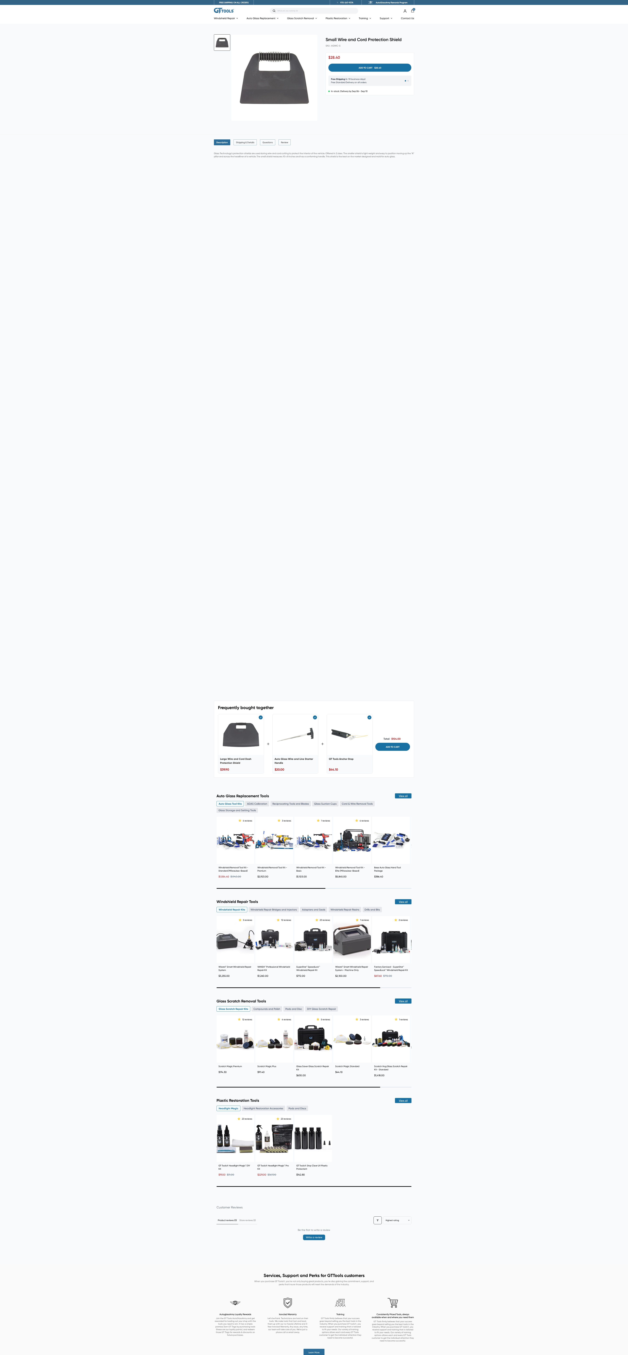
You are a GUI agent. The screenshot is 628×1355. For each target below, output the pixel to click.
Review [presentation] (284, 142)
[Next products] (408, 846)
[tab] (222, 142)
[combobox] (316, 11)
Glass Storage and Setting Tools (237, 810)
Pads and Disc (293, 1008)
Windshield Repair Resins (345, 909)
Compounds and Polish (266, 1008)
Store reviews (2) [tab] (247, 1220)
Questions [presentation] (267, 142)
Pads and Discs (297, 1108)
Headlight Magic (228, 1108)
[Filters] (378, 1220)
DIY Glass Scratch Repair (321, 1008)
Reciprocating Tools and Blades (290, 803)
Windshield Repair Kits (232, 909)
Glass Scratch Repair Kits (233, 1008)
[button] (240, 820)
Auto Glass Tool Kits (230, 803)
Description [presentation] (222, 142)
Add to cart (393, 747)
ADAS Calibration (257, 803)
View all (403, 795)
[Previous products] (220, 846)
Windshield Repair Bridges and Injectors (274, 909)
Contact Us (407, 18)
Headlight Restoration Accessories (263, 1108)
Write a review (314, 1237)
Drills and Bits (372, 909)
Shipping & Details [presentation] (245, 142)
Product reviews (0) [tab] (227, 1220)
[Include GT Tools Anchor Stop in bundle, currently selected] (369, 717)
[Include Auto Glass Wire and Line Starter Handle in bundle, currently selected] (315, 717)
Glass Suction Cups (325, 803)
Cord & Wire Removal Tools (357, 803)
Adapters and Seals (313, 909)
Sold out (391, 957)
